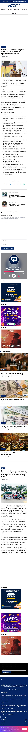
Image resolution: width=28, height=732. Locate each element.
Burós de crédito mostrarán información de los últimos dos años (12, 400)
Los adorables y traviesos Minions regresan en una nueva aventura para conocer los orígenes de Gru (13, 706)
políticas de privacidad (15, 729)
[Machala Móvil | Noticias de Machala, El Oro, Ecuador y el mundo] (14, 5)
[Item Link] (14, 362)
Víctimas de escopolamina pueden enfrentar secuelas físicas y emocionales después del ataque (14, 374)
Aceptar (24, 729)
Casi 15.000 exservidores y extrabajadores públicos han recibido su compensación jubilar (14, 427)
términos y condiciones (7, 730)
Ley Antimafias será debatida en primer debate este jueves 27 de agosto (14, 453)
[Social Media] (10, 690)
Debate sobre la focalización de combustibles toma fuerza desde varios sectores (14, 700)
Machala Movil (5, 56)
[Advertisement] (14, 29)
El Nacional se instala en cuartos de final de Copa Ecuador (13, 695)
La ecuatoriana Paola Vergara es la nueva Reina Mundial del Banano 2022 (14, 712)
